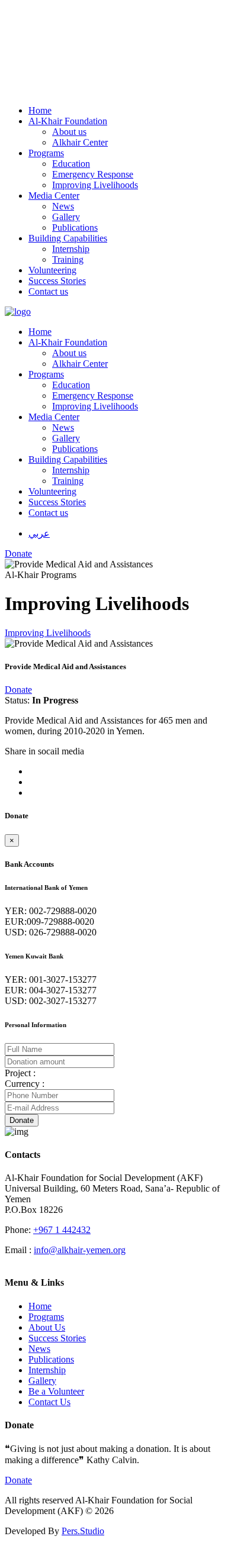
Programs (46, 1317)
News (39, 1349)
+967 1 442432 (62, 1230)
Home (40, 1306)
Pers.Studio (83, 1531)
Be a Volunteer (56, 1391)
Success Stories (57, 1338)
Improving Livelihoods (48, 633)
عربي (39, 533)
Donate (18, 690)
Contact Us (49, 1402)
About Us (46, 1327)
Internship (47, 1370)
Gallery (42, 1381)
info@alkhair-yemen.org (80, 1250)
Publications (51, 1359)
